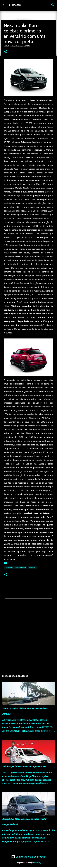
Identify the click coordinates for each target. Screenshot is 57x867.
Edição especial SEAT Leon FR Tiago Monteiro (24, 766)
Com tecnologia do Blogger (30, 856)
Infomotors (15, 5)
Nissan (32, 567)
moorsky (37, 863)
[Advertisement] (28, 636)
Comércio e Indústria (15, 567)
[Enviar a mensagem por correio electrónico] (5, 564)
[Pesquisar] (53, 5)
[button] (5, 52)
